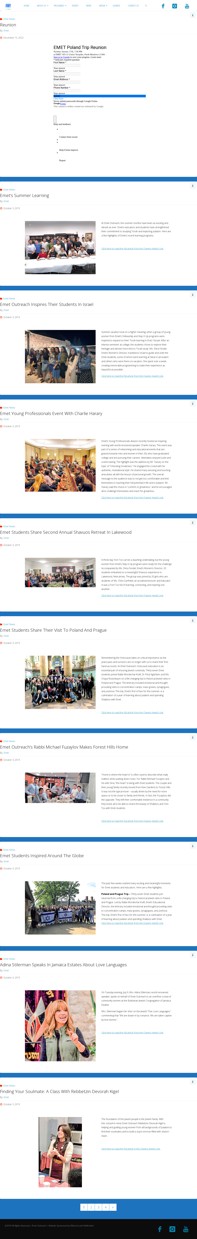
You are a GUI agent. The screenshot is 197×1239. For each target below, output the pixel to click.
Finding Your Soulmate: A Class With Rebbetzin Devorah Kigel (59, 1091)
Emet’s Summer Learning (24, 195)
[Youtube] (187, 6)
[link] (146, 5)
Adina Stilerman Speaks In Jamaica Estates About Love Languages (63, 965)
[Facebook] (163, 6)
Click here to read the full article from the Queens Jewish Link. (132, 248)
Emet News (9, 19)
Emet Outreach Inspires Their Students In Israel (46, 304)
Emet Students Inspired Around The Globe (42, 855)
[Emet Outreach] (8, 5)
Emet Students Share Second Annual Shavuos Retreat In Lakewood (66, 532)
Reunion (8, 25)
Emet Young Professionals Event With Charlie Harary (51, 413)
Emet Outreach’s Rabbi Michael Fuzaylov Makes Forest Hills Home (64, 747)
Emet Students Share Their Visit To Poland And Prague (53, 630)
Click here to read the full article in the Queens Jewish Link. (130, 1148)
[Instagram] (174, 6)
